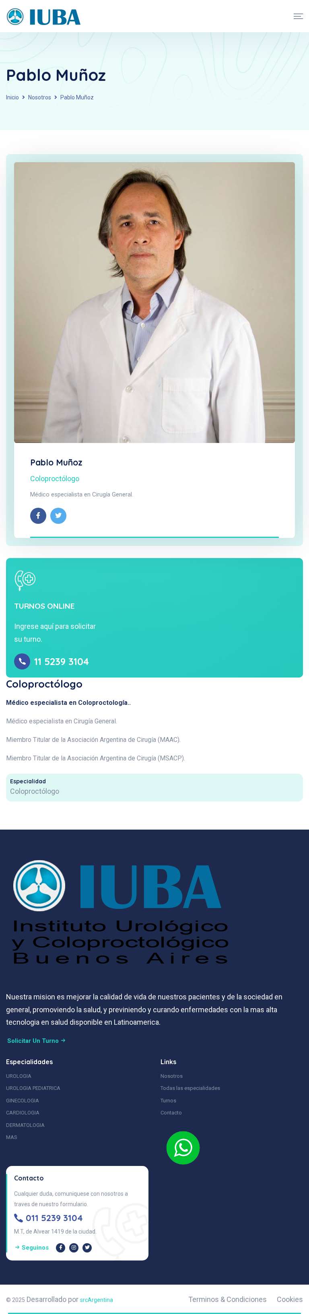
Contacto (171, 1113)
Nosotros (39, 97)
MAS (11, 1137)
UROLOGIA (18, 1076)
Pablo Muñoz (56, 462)
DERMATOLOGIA (25, 1125)
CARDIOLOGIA (22, 1113)
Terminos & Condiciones (227, 1299)
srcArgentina (96, 1300)
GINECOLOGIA (22, 1101)
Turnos (168, 1101)
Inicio (12, 97)
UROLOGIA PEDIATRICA (33, 1088)
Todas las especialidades (190, 1088)
